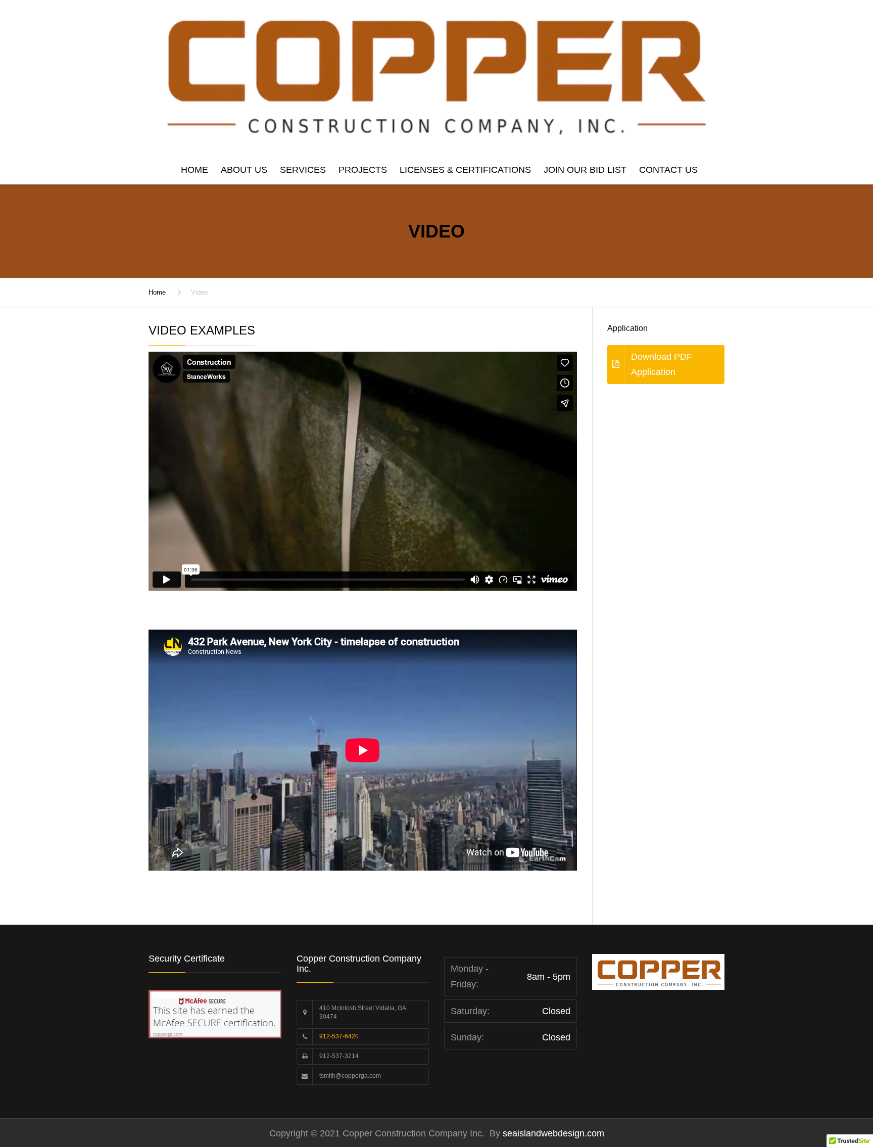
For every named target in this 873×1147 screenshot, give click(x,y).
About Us (244, 170)
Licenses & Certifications (465, 170)
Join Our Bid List (585, 170)
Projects (362, 170)
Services (303, 170)
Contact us (668, 170)
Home (194, 170)
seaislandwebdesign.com (552, 1133)
